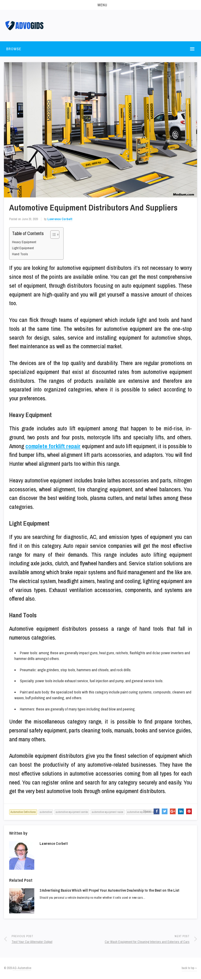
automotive (46, 812)
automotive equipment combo (72, 812)
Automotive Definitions (23, 812)
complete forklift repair (53, 446)
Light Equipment (23, 248)
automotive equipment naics (107, 812)
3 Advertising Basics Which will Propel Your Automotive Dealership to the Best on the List (109, 890)
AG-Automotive (22, 968)
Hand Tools (20, 254)
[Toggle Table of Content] (52, 234)
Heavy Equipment (24, 242)
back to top (188, 968)
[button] (100, 5)
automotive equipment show (142, 812)
